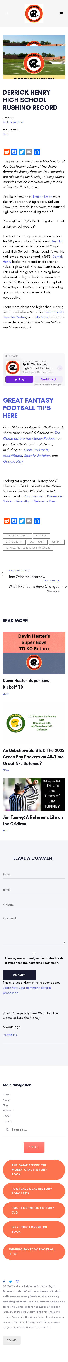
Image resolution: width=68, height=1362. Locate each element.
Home (6, 1094)
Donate (7, 1121)
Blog (5, 134)
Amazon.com (34, 496)
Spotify (29, 455)
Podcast (7, 1110)
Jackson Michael (13, 122)
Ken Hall (57, 241)
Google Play (12, 461)
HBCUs (7, 1115)
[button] (6, 13)
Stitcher (43, 455)
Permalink (10, 1035)
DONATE (34, 1147)
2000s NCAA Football (17, 536)
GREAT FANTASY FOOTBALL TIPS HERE (28, 407)
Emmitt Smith (42, 196)
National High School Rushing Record (28, 548)
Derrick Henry (14, 542)
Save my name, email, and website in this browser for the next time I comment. (33, 960)
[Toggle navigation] (53, 13)
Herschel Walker (14, 317)
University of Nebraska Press (36, 501)
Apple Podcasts (35, 450)
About (6, 1100)
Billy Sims (41, 317)
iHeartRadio (12, 455)
